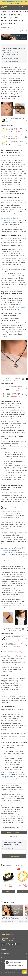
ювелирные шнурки (7, 84)
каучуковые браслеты (8, 220)
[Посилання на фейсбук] (12, 944)
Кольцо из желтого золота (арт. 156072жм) (14, 142)
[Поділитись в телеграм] (20, 31)
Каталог (4, 949)
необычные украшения (18, 307)
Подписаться (14, 856)
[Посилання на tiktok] (19, 944)
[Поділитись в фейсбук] (26, 31)
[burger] (25, 7)
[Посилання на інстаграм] (5, 944)
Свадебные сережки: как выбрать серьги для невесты (11, 918)
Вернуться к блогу (14, 836)
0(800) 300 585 (8, 939)
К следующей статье (13, 832)
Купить (8, 891)
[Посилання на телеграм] (2, 944)
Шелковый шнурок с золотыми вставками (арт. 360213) (14, 387)
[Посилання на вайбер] (9, 944)
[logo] (7, 7)
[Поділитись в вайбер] (23, 31)
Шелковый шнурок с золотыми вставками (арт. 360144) (13, 377)
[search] (19, 7)
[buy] (26, 120)
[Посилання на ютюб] (15, 944)
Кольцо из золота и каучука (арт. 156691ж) (15, 119)
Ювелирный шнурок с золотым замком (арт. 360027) (14, 644)
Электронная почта (7, 848)
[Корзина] (22, 7)
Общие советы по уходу (11, 61)
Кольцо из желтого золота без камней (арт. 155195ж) (14, 129)
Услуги (4, 957)
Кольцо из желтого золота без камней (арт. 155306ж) (14, 136)
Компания (5, 953)
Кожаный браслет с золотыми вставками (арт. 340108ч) (13, 628)
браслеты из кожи (7, 552)
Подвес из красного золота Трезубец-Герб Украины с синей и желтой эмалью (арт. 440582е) (15, 394)
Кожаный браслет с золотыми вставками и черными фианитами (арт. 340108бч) (14, 637)
